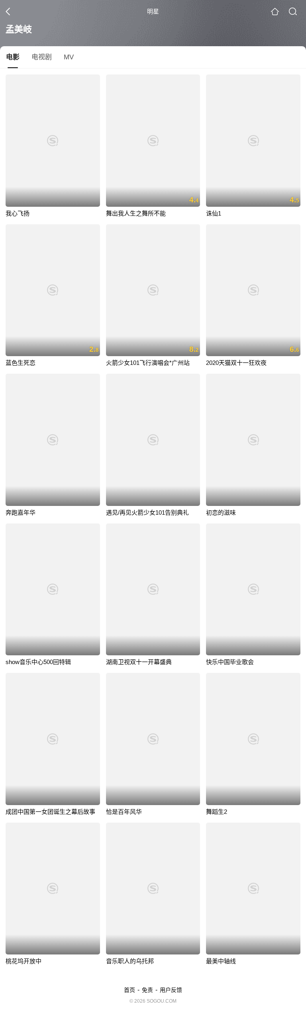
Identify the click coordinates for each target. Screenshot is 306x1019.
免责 (147, 990)
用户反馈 (171, 990)
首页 (129, 990)
